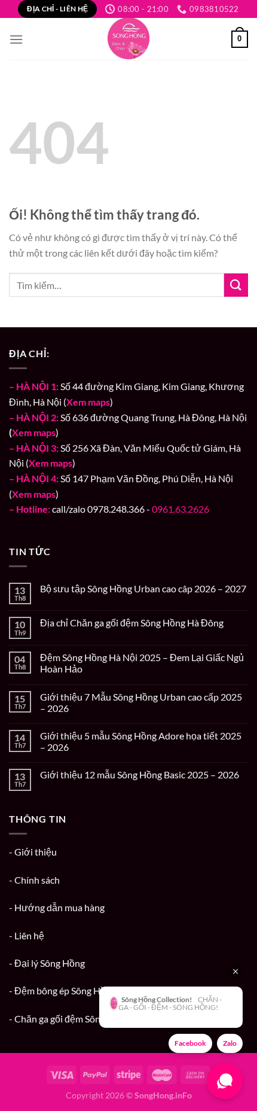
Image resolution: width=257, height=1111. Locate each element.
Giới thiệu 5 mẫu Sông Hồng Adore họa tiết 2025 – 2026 (140, 741)
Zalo (230, 1043)
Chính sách (37, 879)
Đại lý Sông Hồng (49, 963)
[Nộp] (236, 285)
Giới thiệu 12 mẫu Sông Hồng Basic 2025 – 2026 (139, 774)
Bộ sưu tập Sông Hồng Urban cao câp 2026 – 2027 (143, 588)
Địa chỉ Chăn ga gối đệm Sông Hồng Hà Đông (132, 622)
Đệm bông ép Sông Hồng (65, 990)
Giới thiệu (35, 851)
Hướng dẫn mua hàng (59, 907)
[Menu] (16, 39)
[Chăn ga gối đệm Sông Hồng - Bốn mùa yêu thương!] (128, 39)
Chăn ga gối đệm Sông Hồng (72, 1018)
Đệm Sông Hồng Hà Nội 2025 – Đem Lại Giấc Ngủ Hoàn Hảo (142, 663)
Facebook (190, 1043)
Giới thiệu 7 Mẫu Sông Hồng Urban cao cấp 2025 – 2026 (141, 702)
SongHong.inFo (163, 1095)
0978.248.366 (116, 509)
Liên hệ (29, 935)
